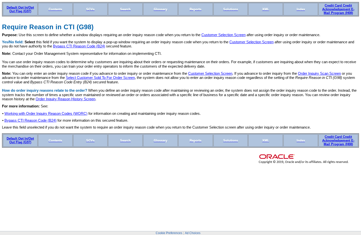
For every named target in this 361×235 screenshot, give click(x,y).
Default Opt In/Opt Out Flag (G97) (20, 9)
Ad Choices (192, 233)
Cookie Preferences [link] (169, 233)
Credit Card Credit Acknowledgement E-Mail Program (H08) (338, 9)
